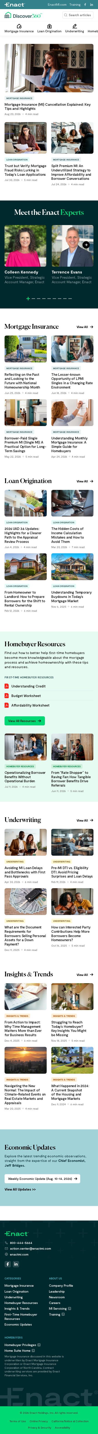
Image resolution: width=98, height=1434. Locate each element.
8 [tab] (65, 298)
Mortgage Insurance (19, 1285)
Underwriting (14, 1297)
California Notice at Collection (70, 1421)
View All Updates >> (20, 1189)
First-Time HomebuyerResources (21, 1316)
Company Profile (61, 1285)
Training (75, 4)
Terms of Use (18, 1421)
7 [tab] (59, 298)
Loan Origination (16, 1291)
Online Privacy (39, 1421)
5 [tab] (49, 298)
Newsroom (57, 1297)
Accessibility (62, 1427)
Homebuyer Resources (21, 1303)
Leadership (57, 1291)
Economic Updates (18, 1324)
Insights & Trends (17, 1308)
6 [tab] (54, 298)
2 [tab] (33, 298)
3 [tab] (38, 298)
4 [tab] (44, 298)
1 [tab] (28, 298)
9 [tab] (70, 298)
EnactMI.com (57, 4)
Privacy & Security (39, 1427)
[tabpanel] (25, 254)
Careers (54, 1303)
